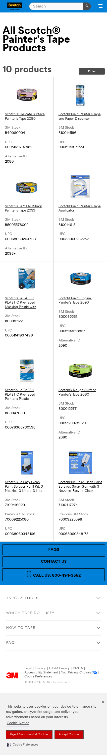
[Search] (87, 6)
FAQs (53, 550)
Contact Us (54, 562)
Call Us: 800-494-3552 (56, 576)
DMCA (78, 668)
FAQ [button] (10, 643)
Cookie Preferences (38, 676)
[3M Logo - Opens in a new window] (14, 6)
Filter (92, 71)
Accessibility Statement (41, 672)
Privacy (40, 668)
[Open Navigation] (100, 6)
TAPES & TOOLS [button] (22, 598)
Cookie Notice (18, 723)
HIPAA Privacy (59, 668)
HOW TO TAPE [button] (20, 628)
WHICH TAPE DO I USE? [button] (30, 613)
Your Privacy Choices (76, 672)
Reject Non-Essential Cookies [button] (29, 734)
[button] (22, 745)
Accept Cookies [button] (69, 734)
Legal (28, 668)
